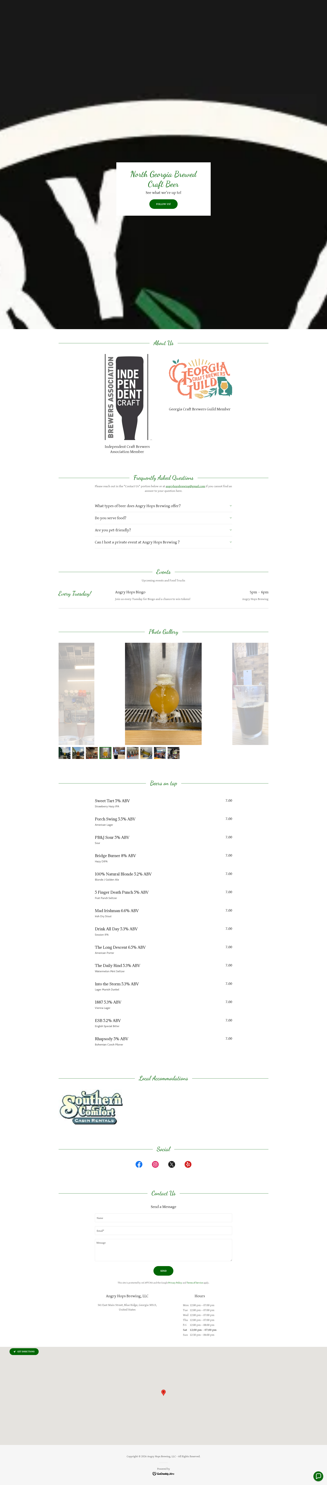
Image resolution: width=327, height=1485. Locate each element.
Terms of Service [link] (195, 1282)
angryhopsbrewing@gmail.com (185, 486)
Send (163, 1271)
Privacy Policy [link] (175, 1282)
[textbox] (163, 1217)
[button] (318, 1476)
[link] (139, 1165)
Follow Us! (163, 204)
